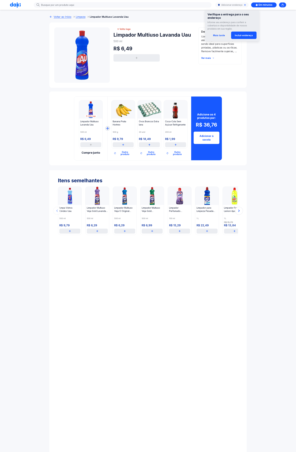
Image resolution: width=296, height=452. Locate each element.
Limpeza (80, 16)
